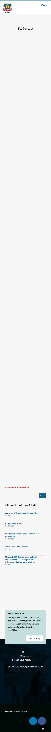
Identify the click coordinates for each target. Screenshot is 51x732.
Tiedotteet (32, 76)
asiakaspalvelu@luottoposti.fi (25, 666)
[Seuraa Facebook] (42, 721)
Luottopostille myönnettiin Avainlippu (24, 74)
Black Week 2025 (14, 407)
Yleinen (31, 195)
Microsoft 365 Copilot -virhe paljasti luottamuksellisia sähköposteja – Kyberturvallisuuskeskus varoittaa (23, 234)
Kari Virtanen (12, 76)
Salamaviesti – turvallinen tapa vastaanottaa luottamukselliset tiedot (24, 447)
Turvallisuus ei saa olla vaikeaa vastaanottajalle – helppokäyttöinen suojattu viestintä (23, 325)
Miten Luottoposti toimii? (18, 193)
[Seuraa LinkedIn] (33, 721)
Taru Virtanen (13, 410)
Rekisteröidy (34, 638)
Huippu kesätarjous (16, 113)
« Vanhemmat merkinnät (17, 487)
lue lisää (10, 96)
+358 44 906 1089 (25, 660)
